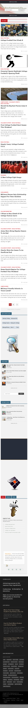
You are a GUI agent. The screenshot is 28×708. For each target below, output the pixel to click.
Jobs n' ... (13, 327)
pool (14, 681)
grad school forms (9, 526)
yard (4, 681)
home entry (10, 668)
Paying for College (15, 322)
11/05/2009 (24, 282)
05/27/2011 (24, 119)
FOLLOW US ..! (8, 553)
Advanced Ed (14, 318)
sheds (4, 684)
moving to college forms (10, 528)
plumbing (10, 679)
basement (9, 659)
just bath (22, 659)
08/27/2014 (24, 84)
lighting (5, 679)
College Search (6, 322)
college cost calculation (10, 530)
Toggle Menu (14, 2)
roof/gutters (11, 664)
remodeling (16, 679)
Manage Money (6, 327)
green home (13, 673)
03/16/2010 (24, 207)
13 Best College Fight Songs (11, 177)
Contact (17, 700)
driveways (21, 661)
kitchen (5, 668)
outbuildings (10, 684)
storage (5, 675)
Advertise (13, 700)
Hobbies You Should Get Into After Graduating (15, 405)
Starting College (6, 318)
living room (20, 666)
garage (5, 664)
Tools (17, 327)
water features (6, 686)
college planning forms (10, 524)
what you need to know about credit (12, 532)
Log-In (22, 700)
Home (4, 698)
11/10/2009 (24, 263)
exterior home (14, 661)
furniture (21, 664)
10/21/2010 (24, 188)
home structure (6, 677)
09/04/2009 (24, 299)
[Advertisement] (14, 453)
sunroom (17, 668)
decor (16, 664)
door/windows (15, 677)
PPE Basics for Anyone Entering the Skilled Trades (16, 382)
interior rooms (6, 666)
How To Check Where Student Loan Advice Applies (16, 370)
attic (4, 659)
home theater (18, 670)
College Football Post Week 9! (12, 40)
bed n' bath (15, 659)
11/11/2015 (24, 51)
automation (19, 673)
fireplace (5, 670)
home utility (6, 673)
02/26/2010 (24, 224)
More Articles (14, 388)
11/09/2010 (24, 157)
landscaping (19, 681)
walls (22, 679)
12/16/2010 (24, 138)
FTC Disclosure (7, 700)
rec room (11, 670)
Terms (18, 698)
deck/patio (9, 681)
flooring (21, 677)
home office (14, 666)
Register (5, 701)
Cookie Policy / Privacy (11, 698)
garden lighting (18, 684)
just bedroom (6, 661)
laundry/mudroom (12, 675)
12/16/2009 (24, 244)
